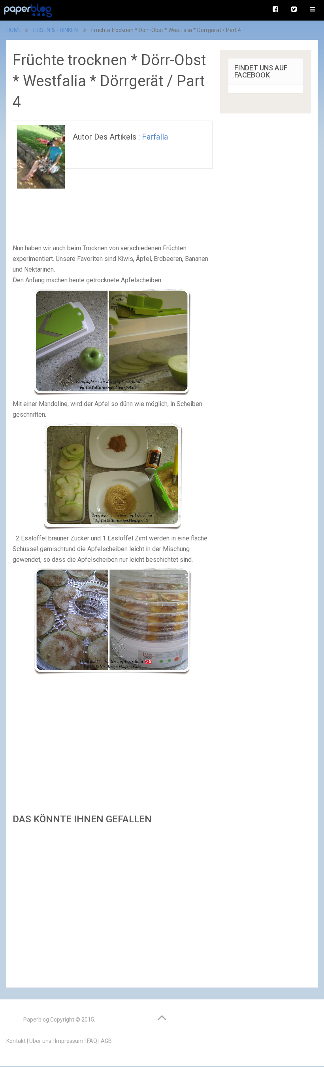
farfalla (155, 137)
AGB (106, 1041)
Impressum (69, 1041)
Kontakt (16, 1041)
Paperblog (36, 1019)
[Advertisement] (113, 904)
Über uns (40, 1041)
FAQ (92, 1041)
